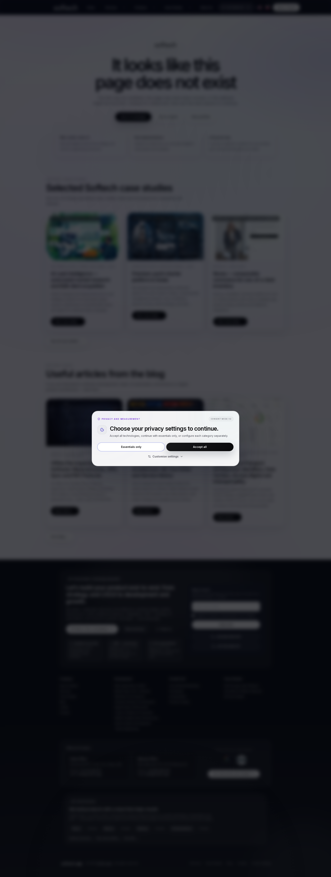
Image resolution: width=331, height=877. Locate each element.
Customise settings (165, 456)
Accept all (200, 446)
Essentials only (131, 446)
